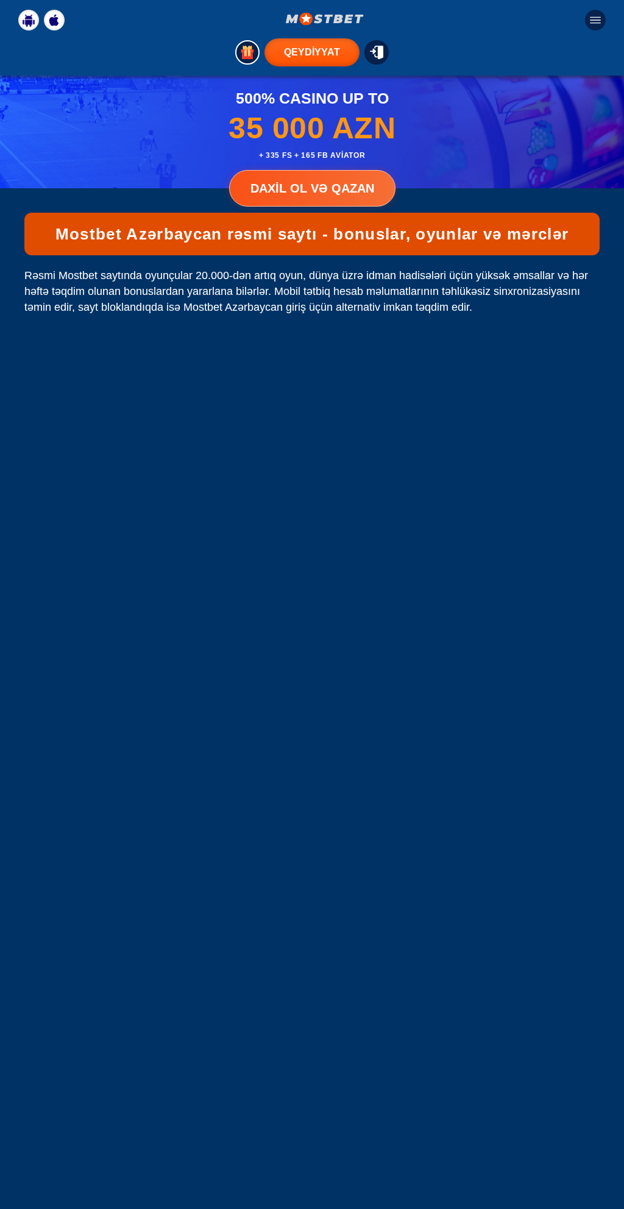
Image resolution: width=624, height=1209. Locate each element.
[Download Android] (28, 20)
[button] (603, 1163)
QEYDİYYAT (312, 52)
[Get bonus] (247, 52)
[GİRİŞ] (376, 52)
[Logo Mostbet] (325, 19)
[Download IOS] (54, 20)
